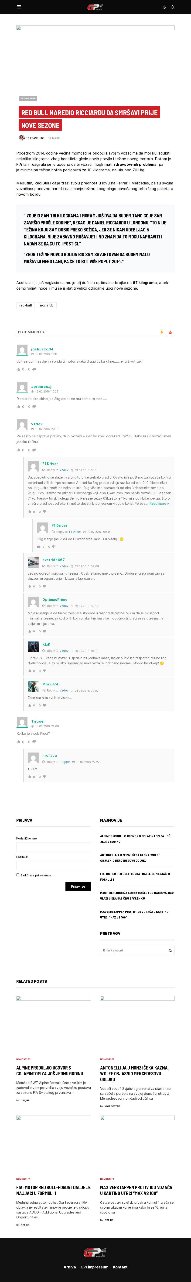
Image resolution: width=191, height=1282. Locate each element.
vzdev (64, 470)
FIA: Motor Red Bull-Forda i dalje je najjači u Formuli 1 (53, 1190)
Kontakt (120, 1267)
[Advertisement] (53, 931)
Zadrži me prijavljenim (35, 875)
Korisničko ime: (27, 838)
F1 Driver (75, 531)
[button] (18, 7)
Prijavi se (78, 886)
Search (170, 950)
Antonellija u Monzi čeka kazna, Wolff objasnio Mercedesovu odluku (134, 1073)
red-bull (25, 305)
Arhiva (70, 1267)
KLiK (46, 644)
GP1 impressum (94, 1267)
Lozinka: (22, 857)
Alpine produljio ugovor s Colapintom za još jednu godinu (49, 1070)
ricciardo (47, 305)
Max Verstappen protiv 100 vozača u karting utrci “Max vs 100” (136, 1190)
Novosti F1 (28, 98)
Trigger (65, 761)
